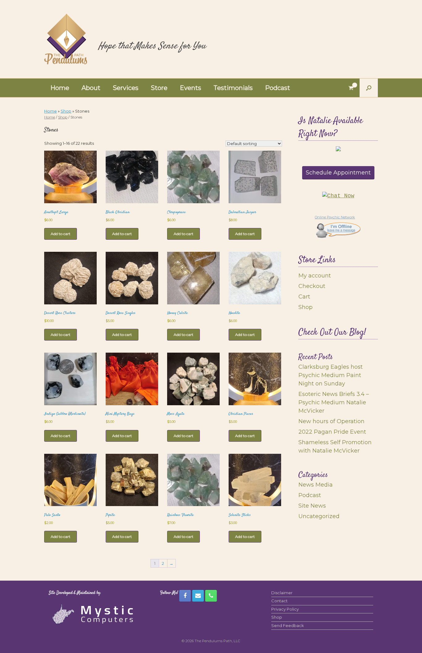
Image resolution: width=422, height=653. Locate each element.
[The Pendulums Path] (65, 39)
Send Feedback (287, 625)
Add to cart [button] (60, 233)
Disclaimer (282, 592)
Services (125, 88)
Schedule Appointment (338, 172)
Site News (312, 505)
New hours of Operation (331, 421)
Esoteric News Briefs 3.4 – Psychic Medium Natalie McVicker (333, 402)
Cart (304, 296)
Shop (66, 111)
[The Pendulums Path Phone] (211, 596)
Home (59, 88)
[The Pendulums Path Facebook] (185, 596)
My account (314, 275)
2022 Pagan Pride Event (332, 431)
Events (190, 88)
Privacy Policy (285, 609)
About (91, 88)
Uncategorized (319, 516)
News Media (315, 484)
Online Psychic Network (335, 217)
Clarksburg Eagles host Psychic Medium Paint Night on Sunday (330, 375)
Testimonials (233, 88)
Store (159, 88)
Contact (279, 600)
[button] (369, 88)
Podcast (277, 88)
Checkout (311, 286)
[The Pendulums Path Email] (198, 596)
